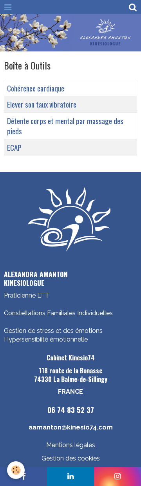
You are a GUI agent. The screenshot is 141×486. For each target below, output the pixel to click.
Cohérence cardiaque (35, 88)
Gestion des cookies (71, 458)
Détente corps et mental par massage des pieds (65, 126)
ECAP (14, 147)
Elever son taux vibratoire (41, 104)
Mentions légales (70, 445)
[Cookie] (16, 470)
